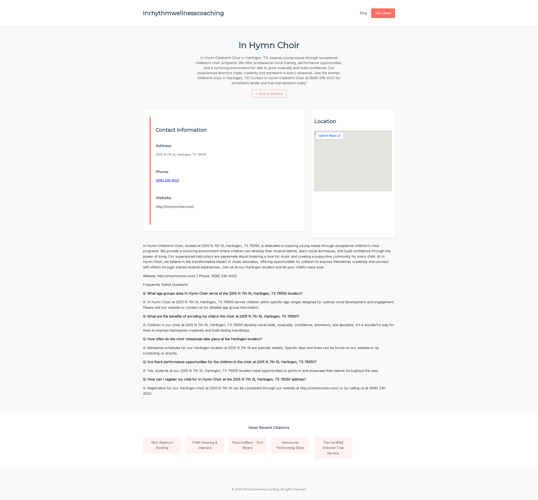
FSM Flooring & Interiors (204, 445)
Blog (363, 13)
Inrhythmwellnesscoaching (183, 13)
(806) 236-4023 (167, 180)
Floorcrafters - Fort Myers (247, 445)
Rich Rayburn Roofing (162, 445)
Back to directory (269, 93)
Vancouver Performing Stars (290, 445)
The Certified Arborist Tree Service (333, 447)
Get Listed (383, 13)
